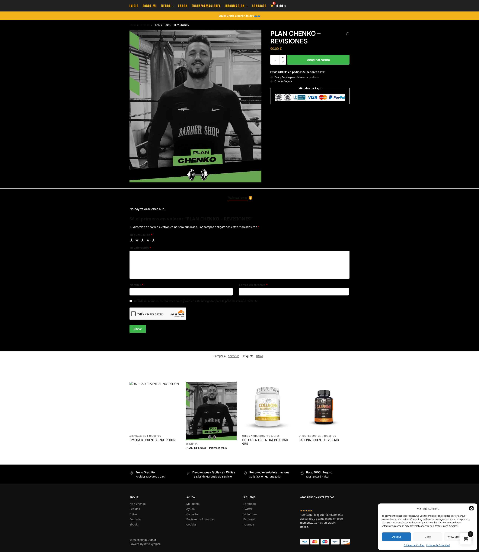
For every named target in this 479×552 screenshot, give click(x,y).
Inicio (132, 25)
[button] (471, 508)
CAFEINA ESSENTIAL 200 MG (319, 440)
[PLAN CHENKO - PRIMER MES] (348, 34)
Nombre (136, 285)
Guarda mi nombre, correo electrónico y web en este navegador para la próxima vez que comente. (196, 301)
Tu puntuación (140, 235)
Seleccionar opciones (154, 452)
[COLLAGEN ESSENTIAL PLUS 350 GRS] (267, 407)
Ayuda (190, 509)
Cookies (191, 524)
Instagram (250, 514)
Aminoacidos (137, 435)
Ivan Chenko (137, 504)
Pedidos (134, 509)
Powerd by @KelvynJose (145, 544)
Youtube (248, 524)
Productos (154, 435)
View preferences (458, 536)
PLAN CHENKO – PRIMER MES (206, 448)
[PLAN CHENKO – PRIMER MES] (211, 411)
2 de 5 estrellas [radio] (137, 240)
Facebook (249, 504)
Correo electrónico (253, 285)
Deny (427, 536)
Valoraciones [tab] (239, 198)
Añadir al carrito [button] (211, 460)
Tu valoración (140, 247)
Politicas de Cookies (414, 545)
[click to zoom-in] (195, 106)
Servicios (145, 25)
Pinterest (249, 519)
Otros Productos (253, 435)
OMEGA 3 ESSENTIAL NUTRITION (152, 440)
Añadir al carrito (318, 60)
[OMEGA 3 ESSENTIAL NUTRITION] (154, 407)
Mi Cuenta (193, 504)
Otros (259, 356)
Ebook (133, 524)
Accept (396, 536)
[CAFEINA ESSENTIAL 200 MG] (324, 407)
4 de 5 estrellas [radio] (148, 240)
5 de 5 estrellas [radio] (153, 240)
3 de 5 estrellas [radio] (142, 240)
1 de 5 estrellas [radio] (131, 240)
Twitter (247, 509)
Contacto (135, 519)
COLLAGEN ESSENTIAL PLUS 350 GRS (265, 442)
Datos (133, 514)
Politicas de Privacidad (438, 545)
